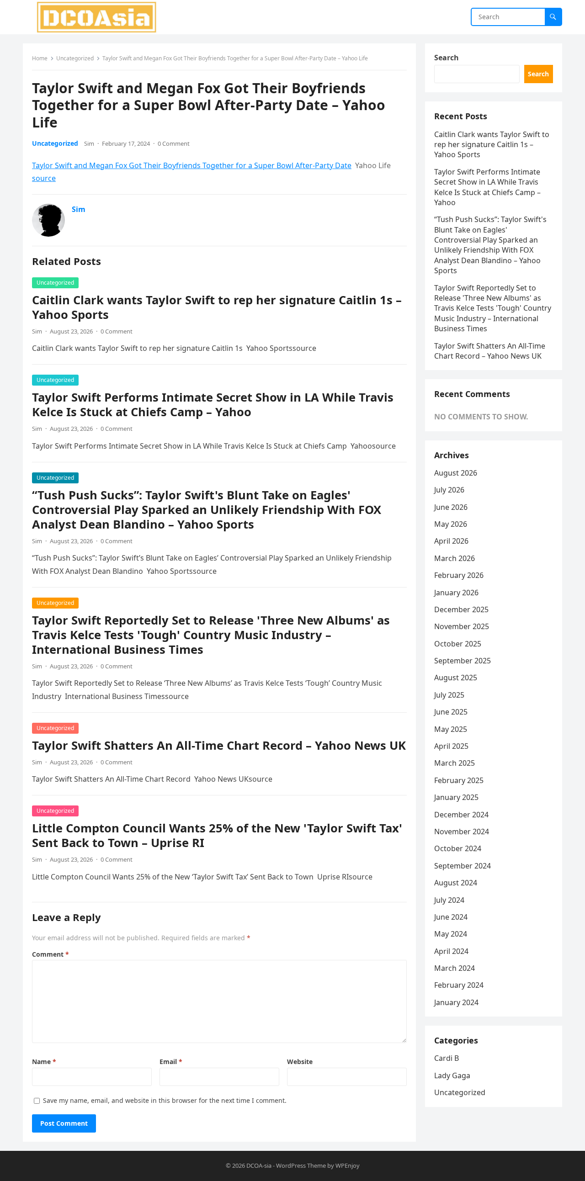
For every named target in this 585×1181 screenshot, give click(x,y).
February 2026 (459, 575)
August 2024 (455, 883)
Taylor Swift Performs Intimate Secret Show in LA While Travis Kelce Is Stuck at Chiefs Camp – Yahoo (213, 404)
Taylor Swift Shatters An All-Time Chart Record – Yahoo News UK (219, 745)
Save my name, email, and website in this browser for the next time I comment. (165, 1100)
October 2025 (457, 644)
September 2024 (462, 866)
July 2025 (449, 695)
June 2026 (451, 507)
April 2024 (451, 951)
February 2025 (459, 780)
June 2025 (451, 712)
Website (300, 1061)
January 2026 (456, 593)
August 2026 (455, 473)
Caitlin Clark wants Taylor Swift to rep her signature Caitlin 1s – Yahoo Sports (217, 307)
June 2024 (451, 917)
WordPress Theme (301, 1165)
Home (40, 58)
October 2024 (457, 848)
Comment (50, 954)
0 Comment (174, 143)
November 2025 (461, 626)
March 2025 (454, 763)
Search (446, 58)
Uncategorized (75, 58)
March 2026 (454, 558)
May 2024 (450, 934)
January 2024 (456, 1002)
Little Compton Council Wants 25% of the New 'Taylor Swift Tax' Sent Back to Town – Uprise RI (217, 835)
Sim (89, 143)
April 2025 (451, 746)
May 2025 (450, 729)
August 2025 (455, 678)
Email (171, 1061)
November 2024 (461, 831)
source (44, 178)
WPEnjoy (347, 1165)
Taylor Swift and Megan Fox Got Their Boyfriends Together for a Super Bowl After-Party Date (191, 165)
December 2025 (461, 609)
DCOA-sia (258, 1165)
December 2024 (461, 815)
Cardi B (446, 1058)
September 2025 (462, 661)
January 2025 (456, 797)
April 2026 (451, 541)
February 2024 (459, 985)
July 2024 (449, 900)
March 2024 (454, 968)
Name (44, 1061)
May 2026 (450, 524)
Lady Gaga (452, 1075)
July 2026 (449, 490)
